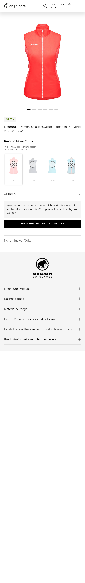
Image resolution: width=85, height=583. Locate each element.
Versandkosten (29, 147)
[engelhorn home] (15, 6)
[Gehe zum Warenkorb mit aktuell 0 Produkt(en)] (69, 6)
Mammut (11, 127)
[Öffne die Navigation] (77, 6)
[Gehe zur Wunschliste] (62, 6)
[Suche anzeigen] (45, 6)
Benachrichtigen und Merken (42, 223)
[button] (53, 6)
